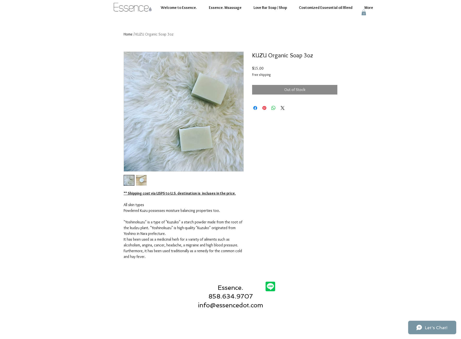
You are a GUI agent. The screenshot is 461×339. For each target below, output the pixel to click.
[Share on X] (282, 108)
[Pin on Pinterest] (264, 108)
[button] (363, 12)
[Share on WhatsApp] (273, 108)
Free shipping (261, 74)
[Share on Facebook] (255, 108)
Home (128, 34)
